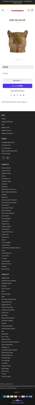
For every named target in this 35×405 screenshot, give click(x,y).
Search (4, 119)
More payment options (17, 90)
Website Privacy (6, 130)
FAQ (3, 124)
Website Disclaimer (7, 133)
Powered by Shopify (17, 400)
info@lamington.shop (8, 142)
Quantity (5, 73)
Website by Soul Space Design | (7, 386)
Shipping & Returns (7, 121)
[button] (16, 59)
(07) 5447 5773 (6, 145)
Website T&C (5, 127)
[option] (17, 41)
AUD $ (16, 392)
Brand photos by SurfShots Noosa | (24, 386)
